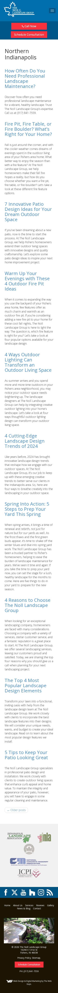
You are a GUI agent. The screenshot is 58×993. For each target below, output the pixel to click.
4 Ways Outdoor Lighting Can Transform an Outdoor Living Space (28, 362)
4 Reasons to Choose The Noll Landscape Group (27, 605)
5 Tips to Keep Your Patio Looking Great (26, 755)
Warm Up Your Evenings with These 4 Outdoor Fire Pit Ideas (27, 281)
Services (29, 905)
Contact (37, 908)
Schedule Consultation (29, 34)
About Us (17, 905)
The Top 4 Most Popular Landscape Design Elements (25, 685)
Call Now (30, 26)
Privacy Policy (24, 957)
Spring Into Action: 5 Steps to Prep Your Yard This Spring (27, 509)
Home (7, 905)
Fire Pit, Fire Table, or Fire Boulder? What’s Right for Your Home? (28, 129)
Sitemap (36, 957)
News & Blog (23, 908)
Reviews (40, 905)
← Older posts (16, 810)
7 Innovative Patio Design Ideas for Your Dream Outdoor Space (28, 212)
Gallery (50, 905)
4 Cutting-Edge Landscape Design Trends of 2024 (25, 440)
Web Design (18, 981)
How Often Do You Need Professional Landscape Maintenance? (25, 78)
